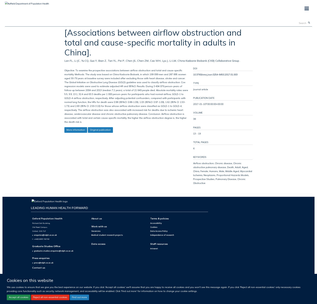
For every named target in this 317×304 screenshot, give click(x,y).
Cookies (153, 227)
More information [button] (76, 129)
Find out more (79, 297)
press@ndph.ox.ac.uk (43, 263)
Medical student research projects (107, 235)
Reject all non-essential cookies (50, 297)
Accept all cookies (18, 297)
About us (96, 218)
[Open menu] (306, 8)
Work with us (99, 226)
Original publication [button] (100, 129)
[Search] (309, 23)
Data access (98, 243)
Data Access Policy (159, 231)
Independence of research (162, 235)
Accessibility (156, 223)
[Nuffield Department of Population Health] (27, 2)
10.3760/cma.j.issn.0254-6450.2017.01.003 (215, 74)
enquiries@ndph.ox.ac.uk (45, 235)
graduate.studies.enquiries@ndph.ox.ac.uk (53, 251)
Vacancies (96, 231)
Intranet (154, 248)
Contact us (38, 267)
